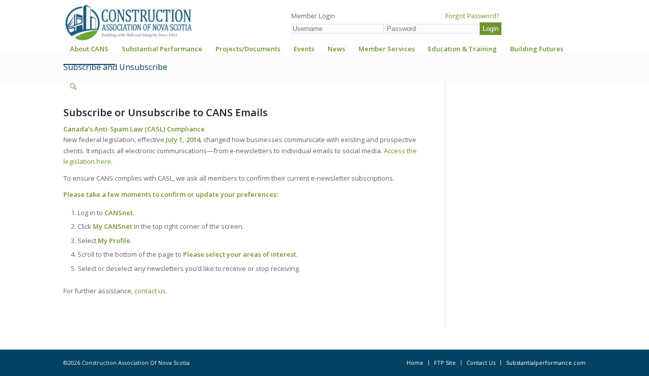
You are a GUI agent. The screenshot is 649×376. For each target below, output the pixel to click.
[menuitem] (89, 52)
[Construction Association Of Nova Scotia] (127, 22)
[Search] (73, 86)
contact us (150, 290)
